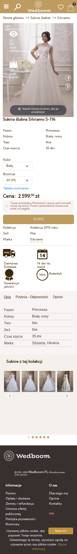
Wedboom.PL (38, 472)
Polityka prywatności (21, 519)
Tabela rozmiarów (16, 188)
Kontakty (55, 503)
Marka (7, 239)
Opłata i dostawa (18, 498)
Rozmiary (12, 524)
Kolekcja (9, 228)
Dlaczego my (58, 493)
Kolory (8, 136)
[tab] (9, 297)
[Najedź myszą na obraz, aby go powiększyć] (38, 69)
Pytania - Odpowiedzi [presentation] (32, 297)
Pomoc (11, 493)
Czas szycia (11, 148)
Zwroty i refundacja (20, 503)
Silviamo (36, 239)
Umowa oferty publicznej (16, 511)
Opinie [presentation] (58, 297)
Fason (7, 131)
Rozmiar (9, 174)
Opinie (54, 498)
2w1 (6, 233)
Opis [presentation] (7, 297)
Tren (6, 142)
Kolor (7, 160)
